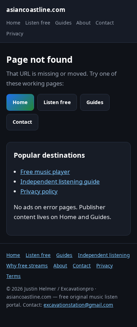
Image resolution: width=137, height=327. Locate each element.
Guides (63, 22)
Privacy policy (39, 191)
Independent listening (104, 255)
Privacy (14, 33)
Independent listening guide (60, 181)
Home (13, 22)
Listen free (37, 22)
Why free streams (27, 265)
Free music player (45, 172)
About (83, 22)
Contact (105, 22)
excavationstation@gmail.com (78, 304)
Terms (13, 276)
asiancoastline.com (35, 10)
